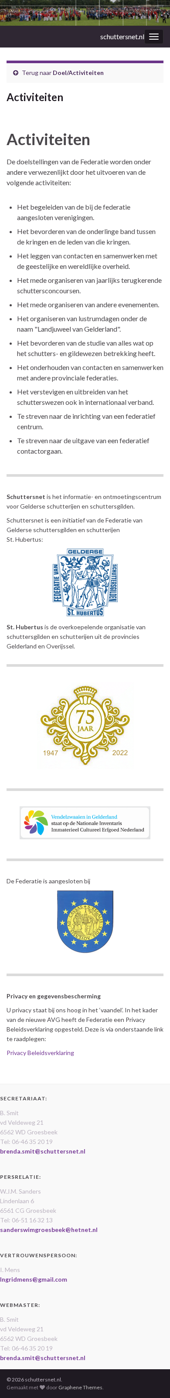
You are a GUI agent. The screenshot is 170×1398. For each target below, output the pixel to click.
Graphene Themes (80, 1387)
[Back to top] (150, 1378)
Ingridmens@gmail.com (33, 1279)
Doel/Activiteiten (78, 72)
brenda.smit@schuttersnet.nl (42, 1151)
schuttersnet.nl (122, 36)
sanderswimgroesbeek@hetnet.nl (49, 1229)
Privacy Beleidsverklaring (40, 1052)
